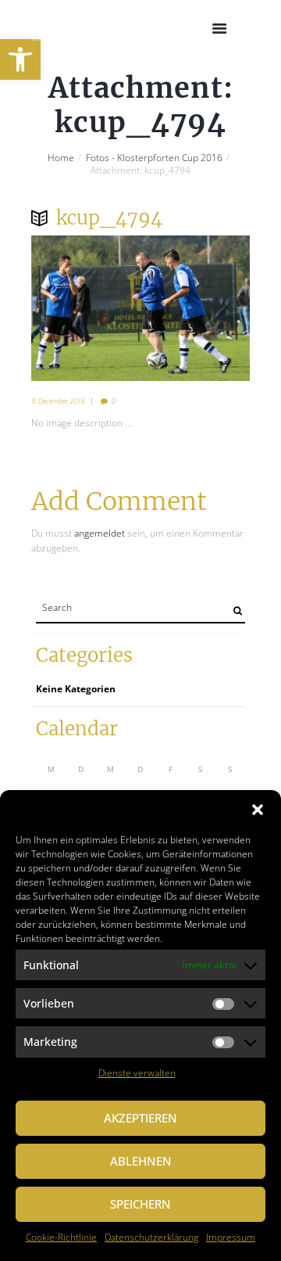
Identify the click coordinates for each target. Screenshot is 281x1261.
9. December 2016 (58, 401)
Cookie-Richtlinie (61, 1237)
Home (61, 158)
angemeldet (99, 533)
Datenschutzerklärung (151, 1237)
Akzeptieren (140, 1118)
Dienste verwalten (137, 1073)
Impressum (230, 1237)
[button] (20, 59)
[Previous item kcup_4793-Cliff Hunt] (85, 308)
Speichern (140, 1204)
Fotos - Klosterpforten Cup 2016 (154, 158)
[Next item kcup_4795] (195, 308)
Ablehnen (141, 1161)
